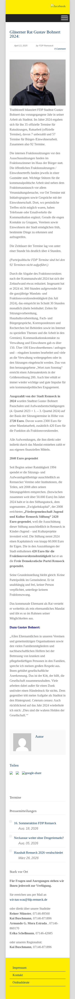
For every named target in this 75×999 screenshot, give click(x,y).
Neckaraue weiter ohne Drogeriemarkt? (39, 838)
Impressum (19, 967)
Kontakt (18, 975)
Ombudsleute (21, 982)
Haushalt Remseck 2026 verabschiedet (38, 852)
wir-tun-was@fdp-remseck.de (28, 899)
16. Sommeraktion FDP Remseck (35, 823)
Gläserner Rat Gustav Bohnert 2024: (35, 34)
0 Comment (60, 49)
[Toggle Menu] (64, 18)
